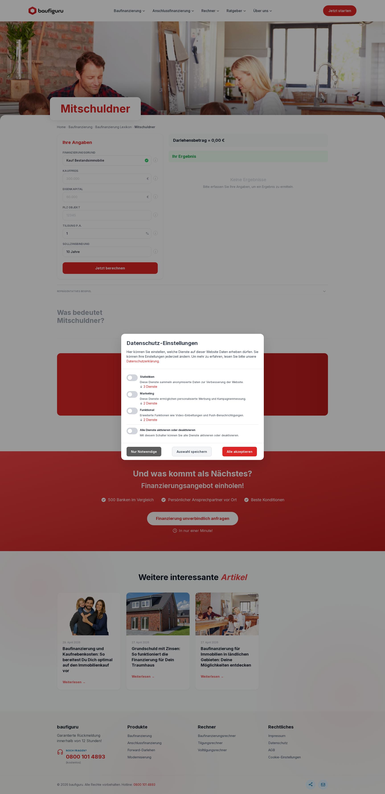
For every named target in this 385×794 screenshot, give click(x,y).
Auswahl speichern (192, 452)
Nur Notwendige (144, 452)
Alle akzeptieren (239, 452)
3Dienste (148, 386)
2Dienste (148, 403)
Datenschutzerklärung (143, 361)
